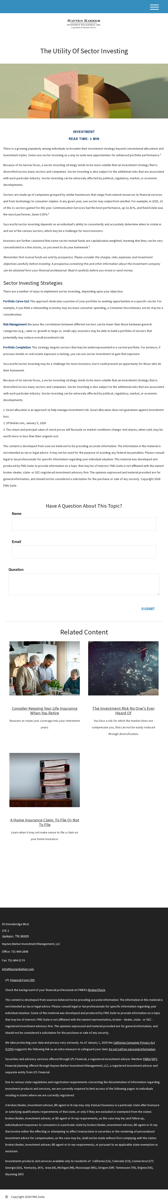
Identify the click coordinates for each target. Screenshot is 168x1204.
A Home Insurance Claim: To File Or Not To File (44, 822)
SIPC (155, 1059)
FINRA (146, 1059)
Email (16, 541)
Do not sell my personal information (132, 1049)
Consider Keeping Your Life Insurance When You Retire (44, 710)
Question (16, 569)
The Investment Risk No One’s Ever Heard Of (123, 710)
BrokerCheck (96, 990)
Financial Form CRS (22, 980)
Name (16, 513)
